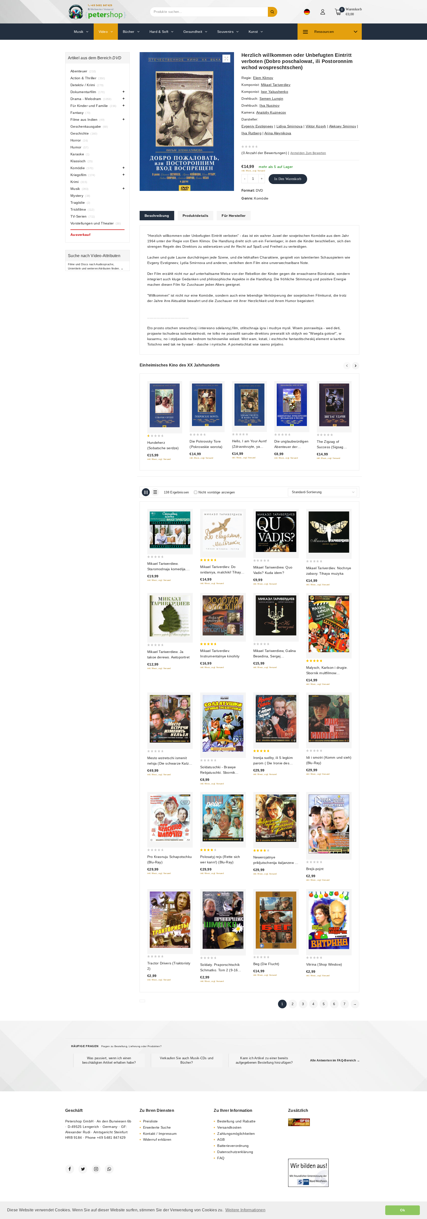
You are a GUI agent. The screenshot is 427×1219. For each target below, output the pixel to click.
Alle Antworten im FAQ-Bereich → (335, 1060)
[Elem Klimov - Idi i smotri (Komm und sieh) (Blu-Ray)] (329, 718)
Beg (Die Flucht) (266, 964)
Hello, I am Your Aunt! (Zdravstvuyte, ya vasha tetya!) (249, 446)
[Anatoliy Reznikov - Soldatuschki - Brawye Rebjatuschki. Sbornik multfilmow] (223, 723)
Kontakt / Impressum (160, 1134)
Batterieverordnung (233, 1146)
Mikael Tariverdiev (275, 85)
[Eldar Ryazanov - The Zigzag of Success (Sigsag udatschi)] (334, 405)
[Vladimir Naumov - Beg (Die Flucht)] (276, 920)
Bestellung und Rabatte (236, 1121)
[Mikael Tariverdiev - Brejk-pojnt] (329, 823)
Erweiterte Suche (157, 1127)
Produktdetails (195, 216)
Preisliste (150, 1121)
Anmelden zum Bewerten (308, 153)
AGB (221, 1139)
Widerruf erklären (157, 1139)
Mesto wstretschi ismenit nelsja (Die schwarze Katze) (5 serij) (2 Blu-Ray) (169, 763)
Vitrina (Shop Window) (324, 964)
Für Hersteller (233, 216)
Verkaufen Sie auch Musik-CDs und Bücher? (186, 1060)
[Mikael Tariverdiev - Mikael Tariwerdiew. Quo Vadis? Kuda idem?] (276, 531)
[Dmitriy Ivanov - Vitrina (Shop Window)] (329, 920)
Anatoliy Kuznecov (271, 112)
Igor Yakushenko (274, 92)
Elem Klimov (263, 78)
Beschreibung (157, 216)
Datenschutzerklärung (235, 1152)
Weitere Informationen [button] (245, 1210)
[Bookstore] (97, 12)
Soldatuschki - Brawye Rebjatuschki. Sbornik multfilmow (218, 772)
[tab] (157, 215)
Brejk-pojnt (314, 869)
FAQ (220, 1158)
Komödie (261, 198)
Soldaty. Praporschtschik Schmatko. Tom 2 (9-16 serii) (220, 970)
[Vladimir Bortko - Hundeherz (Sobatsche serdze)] (165, 405)
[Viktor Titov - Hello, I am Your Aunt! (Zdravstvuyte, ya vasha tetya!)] (249, 405)
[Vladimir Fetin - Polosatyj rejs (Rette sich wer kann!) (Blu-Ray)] (223, 817)
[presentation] (347, 365)
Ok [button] (402, 1210)
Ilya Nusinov (269, 105)
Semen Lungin (271, 99)
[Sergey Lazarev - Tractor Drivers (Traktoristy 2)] (170, 920)
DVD (259, 190)
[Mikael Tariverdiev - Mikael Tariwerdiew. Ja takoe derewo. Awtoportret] (170, 615)
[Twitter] (82, 1169)
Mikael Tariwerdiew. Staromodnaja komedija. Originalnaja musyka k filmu (169, 569)
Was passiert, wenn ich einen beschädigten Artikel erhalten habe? (109, 1060)
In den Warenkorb (287, 179)
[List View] (155, 492)
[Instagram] (96, 1169)
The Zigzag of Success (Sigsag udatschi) (330, 447)
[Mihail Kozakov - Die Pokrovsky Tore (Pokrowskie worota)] (207, 405)
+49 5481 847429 (101, 5)
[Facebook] (69, 1169)
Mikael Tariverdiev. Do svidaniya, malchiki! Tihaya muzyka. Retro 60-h (221, 572)
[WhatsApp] (109, 1169)
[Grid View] (146, 492)
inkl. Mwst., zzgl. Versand (253, 171)
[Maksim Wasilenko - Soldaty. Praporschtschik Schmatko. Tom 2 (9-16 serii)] (223, 920)
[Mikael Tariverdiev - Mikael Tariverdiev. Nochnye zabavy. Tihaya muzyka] (329, 531)
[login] (323, 11)
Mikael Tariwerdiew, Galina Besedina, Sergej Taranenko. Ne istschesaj (274, 656)
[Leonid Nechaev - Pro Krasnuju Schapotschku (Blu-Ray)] (170, 817)
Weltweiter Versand (101, 9)
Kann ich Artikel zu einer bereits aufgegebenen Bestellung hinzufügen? (264, 1060)
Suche (272, 12)
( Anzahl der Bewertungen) (264, 153)
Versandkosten (229, 1127)
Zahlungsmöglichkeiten (236, 1134)
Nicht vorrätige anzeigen (216, 492)
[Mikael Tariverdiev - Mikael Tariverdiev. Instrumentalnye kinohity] (223, 615)
